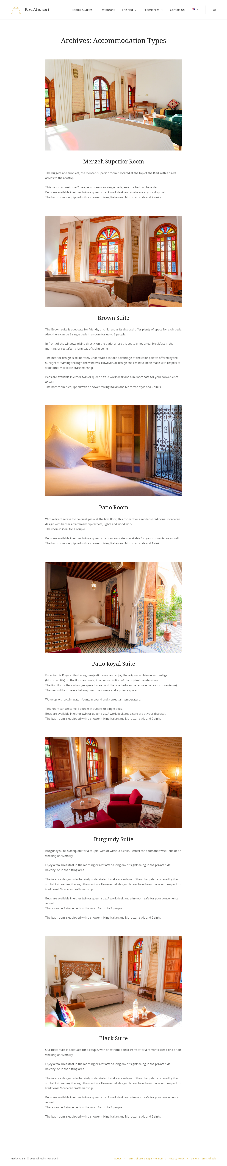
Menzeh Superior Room (113, 161)
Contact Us (177, 10)
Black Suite (113, 1038)
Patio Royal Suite (113, 663)
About (117, 1158)
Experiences (151, 10)
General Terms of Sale (203, 1158)
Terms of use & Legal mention (145, 1158)
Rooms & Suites (82, 10)
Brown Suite (113, 317)
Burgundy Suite (113, 839)
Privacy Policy (176, 1158)
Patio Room (113, 507)
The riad (127, 10)
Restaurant (107, 10)
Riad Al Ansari (37, 9)
